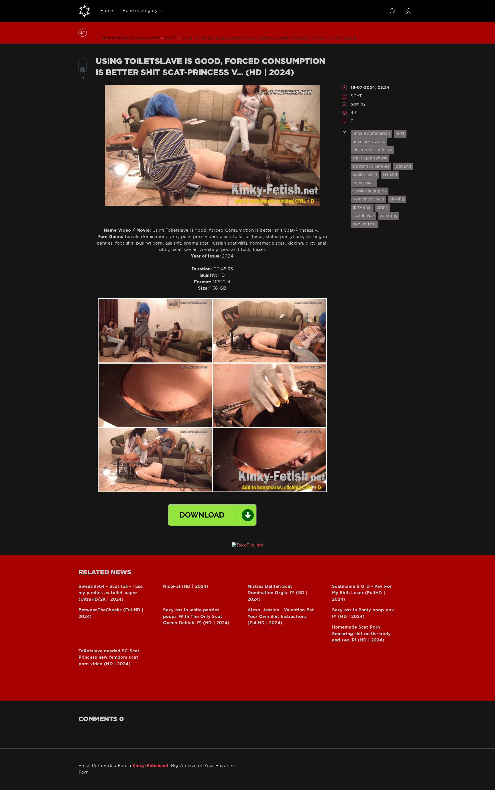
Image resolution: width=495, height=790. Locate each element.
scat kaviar (363, 216)
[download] (212, 515)
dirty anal (362, 207)
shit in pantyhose (369, 158)
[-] (83, 70)
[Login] (408, 11)
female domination (371, 133)
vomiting (389, 216)
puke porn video (368, 142)
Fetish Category (140, 11)
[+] (83, 62)
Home (106, 11)
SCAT (356, 96)
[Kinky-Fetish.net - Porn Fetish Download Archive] (84, 11)
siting (382, 207)
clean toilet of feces (372, 150)
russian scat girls (369, 191)
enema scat (363, 183)
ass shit (390, 174)
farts (400, 133)
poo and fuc (364, 224)
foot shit (403, 166)
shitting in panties (370, 166)
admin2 (358, 104)
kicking (397, 199)
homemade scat (368, 199)
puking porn (364, 174)
